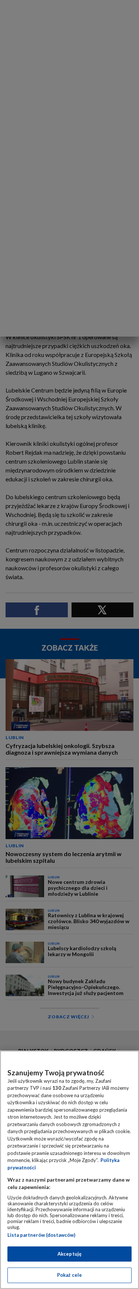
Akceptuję (69, 1254)
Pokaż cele (69, 1275)
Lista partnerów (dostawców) (41, 1235)
